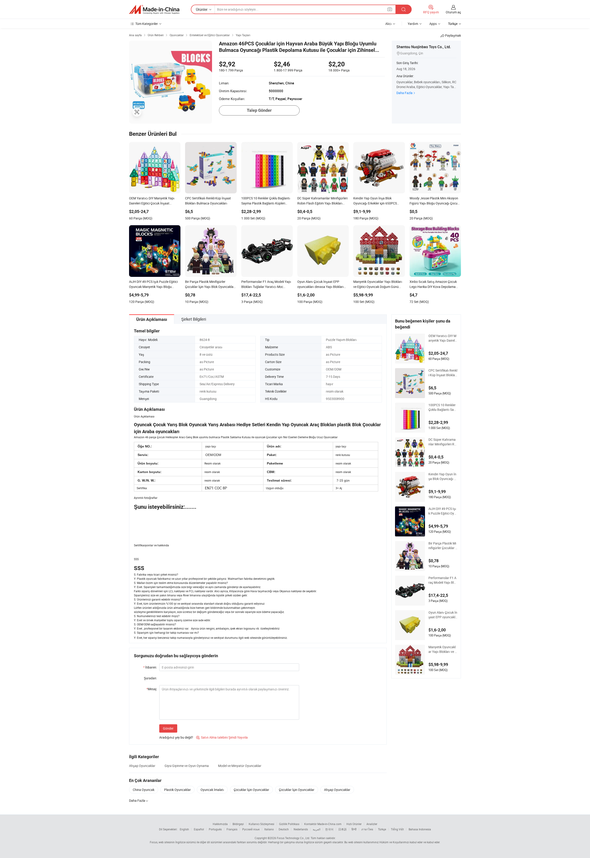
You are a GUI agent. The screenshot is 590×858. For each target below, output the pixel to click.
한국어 (329, 829)
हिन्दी (354, 829)
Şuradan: (150, 678)
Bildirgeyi (238, 824)
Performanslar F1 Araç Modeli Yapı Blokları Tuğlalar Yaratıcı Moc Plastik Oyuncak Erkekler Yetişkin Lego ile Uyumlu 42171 (442, 580)
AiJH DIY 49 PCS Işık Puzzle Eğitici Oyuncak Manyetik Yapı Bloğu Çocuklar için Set (442, 511)
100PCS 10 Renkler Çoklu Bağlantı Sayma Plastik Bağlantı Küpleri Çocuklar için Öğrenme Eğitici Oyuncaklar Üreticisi (442, 407)
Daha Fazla (404, 93)
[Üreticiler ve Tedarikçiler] (154, 9)
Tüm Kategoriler (146, 23)
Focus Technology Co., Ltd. (293, 838)
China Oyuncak (143, 789)
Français (232, 829)
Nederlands (301, 829)
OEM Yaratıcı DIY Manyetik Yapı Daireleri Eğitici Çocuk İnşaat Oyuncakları (442, 338)
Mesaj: (151, 689)
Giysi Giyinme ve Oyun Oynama (187, 765)
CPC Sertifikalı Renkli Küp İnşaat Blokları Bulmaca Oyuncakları (442, 372)
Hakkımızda (220, 824)
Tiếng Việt (397, 829)
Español (199, 829)
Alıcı (388, 23)
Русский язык (251, 829)
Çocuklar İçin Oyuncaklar (251, 789)
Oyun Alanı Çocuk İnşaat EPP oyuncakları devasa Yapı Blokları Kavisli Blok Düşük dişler (442, 614)
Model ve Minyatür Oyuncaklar (239, 765)
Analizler (371, 824)
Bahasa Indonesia (420, 829)
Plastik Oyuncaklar (177, 789)
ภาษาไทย (367, 829)
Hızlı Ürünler (354, 824)
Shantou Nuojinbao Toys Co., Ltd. (423, 46)
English (184, 829)
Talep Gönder (259, 110)
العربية (316, 829)
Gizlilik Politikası (289, 824)
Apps (433, 23)
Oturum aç (453, 12)
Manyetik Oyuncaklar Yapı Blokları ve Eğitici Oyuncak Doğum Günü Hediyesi (442, 649)
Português (215, 829)
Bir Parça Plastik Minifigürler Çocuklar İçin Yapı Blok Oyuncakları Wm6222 (442, 545)
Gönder (168, 728)
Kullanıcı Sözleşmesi (261, 824)
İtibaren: (150, 667)
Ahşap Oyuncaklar (142, 765)
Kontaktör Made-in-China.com (323, 824)
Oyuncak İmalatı (212, 789)
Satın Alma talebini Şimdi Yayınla (222, 737)
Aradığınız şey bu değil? (176, 737)
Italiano (269, 829)
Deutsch (284, 829)
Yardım (413, 23)
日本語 (342, 829)
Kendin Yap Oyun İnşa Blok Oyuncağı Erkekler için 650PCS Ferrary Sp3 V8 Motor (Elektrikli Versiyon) (442, 476)
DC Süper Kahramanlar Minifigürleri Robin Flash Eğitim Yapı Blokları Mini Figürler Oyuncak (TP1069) (442, 442)
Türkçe (382, 829)
